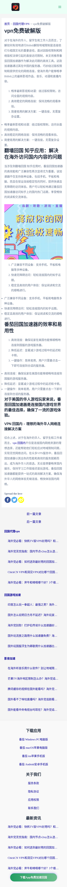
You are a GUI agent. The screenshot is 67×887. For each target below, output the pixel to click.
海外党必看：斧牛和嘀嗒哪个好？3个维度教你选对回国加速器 (33, 582)
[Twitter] (14, 500)
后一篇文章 (34, 521)
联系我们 (33, 808)
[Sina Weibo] (21, 500)
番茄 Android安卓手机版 (33, 764)
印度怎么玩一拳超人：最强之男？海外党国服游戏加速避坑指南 (33, 604)
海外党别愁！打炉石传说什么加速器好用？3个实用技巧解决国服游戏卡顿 (33, 625)
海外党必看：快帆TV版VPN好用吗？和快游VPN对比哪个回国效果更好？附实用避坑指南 (33, 541)
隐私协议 (33, 791)
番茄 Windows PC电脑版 (33, 739)
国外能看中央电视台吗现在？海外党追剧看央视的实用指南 (33, 709)
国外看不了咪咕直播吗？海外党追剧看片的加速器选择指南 (33, 699)
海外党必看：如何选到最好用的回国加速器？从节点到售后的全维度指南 (33, 561)
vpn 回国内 (19, 443)
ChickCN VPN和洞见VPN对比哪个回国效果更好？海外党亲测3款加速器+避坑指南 (33, 572)
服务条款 (33, 783)
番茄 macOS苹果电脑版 (34, 747)
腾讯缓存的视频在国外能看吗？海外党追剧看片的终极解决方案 (33, 689)
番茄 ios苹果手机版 (33, 756)
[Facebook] (8, 500)
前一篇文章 (34, 514)
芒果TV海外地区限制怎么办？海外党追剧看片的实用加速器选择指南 (33, 678)
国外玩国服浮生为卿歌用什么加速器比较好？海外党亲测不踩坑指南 (33, 646)
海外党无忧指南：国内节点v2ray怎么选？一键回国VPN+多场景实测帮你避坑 (33, 551)
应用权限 (33, 799)
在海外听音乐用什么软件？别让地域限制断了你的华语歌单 (33, 668)
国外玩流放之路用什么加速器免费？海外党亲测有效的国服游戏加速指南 (33, 635)
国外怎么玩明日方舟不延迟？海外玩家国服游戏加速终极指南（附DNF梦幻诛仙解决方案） (33, 615)
